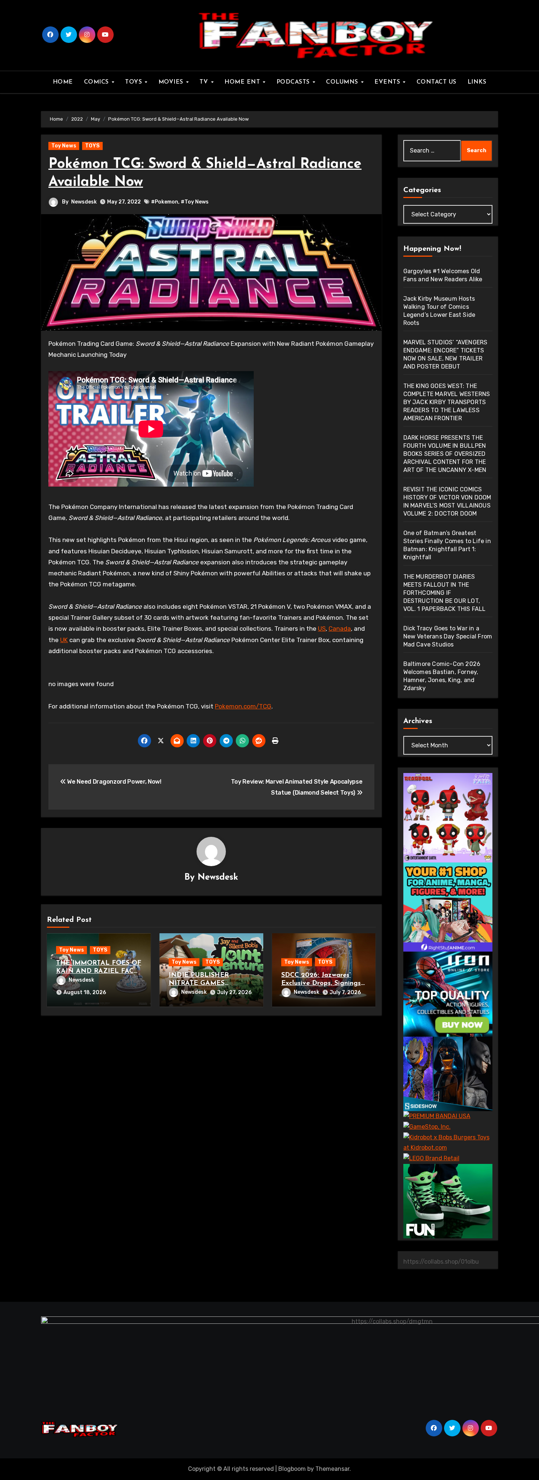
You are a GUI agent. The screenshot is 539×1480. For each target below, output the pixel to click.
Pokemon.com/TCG (243, 706)
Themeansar (332, 1468)
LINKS (477, 82)
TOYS (134, 82)
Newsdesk (84, 202)
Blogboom (292, 1468)
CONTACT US (436, 82)
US (322, 628)
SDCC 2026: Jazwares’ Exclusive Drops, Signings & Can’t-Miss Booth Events (323, 983)
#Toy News (195, 202)
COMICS (97, 82)
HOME (63, 82)
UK (64, 640)
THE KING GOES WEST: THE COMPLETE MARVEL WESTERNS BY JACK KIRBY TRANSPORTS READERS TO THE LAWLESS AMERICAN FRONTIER (446, 402)
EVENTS (388, 82)
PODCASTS (294, 82)
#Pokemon (164, 202)
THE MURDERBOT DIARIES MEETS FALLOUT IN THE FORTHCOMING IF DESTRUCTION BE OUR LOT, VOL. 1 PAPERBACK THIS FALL (444, 592)
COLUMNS (343, 82)
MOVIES (172, 82)
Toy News (63, 146)
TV (204, 82)
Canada (340, 628)
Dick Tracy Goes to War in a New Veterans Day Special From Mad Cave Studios (447, 636)
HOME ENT (243, 82)
